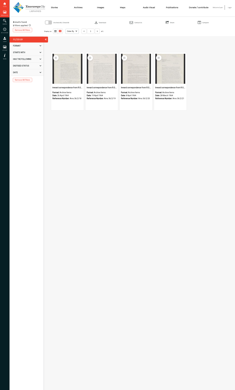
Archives (78, 7)
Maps (122, 7)
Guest (221, 7)
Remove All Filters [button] (22, 30)
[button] (135, 22)
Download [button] (100, 22)
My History (4, 33)
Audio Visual (149, 7)
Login (5, 41)
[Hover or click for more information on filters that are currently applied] (30, 25)
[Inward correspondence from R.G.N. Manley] (67, 69)
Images (100, 7)
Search (4, 24)
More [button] (4, 59)
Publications (172, 7)
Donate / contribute (198, 7)
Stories (54, 7)
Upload (4, 50)
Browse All (4, 15)
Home (5, 6)
